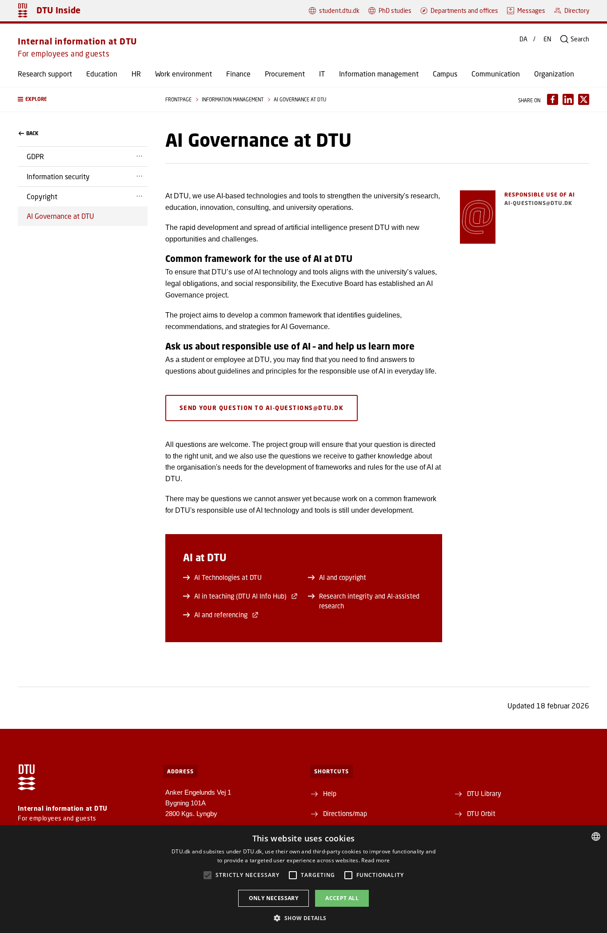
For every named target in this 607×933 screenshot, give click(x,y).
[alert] (303, 879)
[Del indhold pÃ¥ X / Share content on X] (583, 99)
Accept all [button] (342, 898)
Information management (379, 73)
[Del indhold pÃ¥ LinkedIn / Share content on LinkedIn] (568, 99)
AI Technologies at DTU (228, 577)
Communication (495, 73)
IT (322, 73)
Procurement (285, 73)
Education (101, 73)
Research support (45, 73)
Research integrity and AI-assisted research (369, 601)
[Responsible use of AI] (477, 217)
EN (547, 39)
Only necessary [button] (274, 898)
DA (523, 39)
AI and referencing (221, 615)
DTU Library (484, 793)
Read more (375, 860)
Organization (554, 73)
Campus (445, 73)
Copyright (42, 196)
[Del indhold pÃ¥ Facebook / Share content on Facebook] (552, 99)
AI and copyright (342, 577)
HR (136, 73)
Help (329, 793)
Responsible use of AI (539, 194)
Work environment (183, 73)
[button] (83, 99)
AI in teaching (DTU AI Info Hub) (240, 596)
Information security (58, 176)
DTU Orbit (481, 813)
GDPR (35, 156)
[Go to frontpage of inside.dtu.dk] (23, 10)
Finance (238, 73)
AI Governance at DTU (60, 216)
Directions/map (345, 813)
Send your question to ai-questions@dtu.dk (262, 407)
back (32, 133)
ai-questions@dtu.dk (538, 203)
